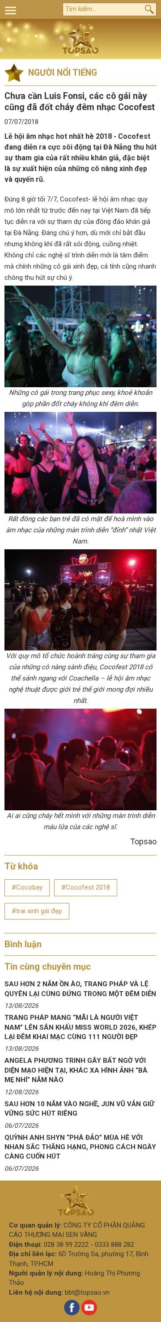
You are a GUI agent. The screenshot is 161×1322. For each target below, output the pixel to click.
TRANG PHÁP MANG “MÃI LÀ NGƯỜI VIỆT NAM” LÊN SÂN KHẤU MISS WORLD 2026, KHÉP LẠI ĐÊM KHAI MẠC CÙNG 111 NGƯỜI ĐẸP (80, 1027)
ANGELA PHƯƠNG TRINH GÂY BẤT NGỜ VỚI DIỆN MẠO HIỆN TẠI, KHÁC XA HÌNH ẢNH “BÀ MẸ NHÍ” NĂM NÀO (76, 1070)
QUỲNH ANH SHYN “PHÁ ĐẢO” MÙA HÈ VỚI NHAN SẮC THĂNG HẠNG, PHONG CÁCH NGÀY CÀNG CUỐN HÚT (80, 1147)
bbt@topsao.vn (87, 1292)
